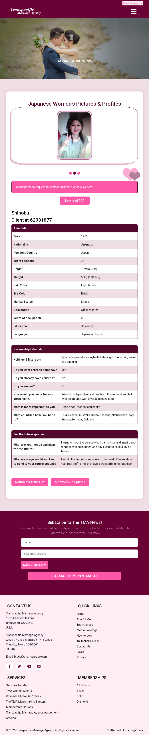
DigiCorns (137, 730)
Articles (11, 718)
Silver (80, 690)
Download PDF (74, 200)
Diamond (82, 701)
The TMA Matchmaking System (26, 701)
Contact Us (83, 646)
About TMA (84, 619)
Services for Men (17, 685)
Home (80, 614)
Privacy (81, 657)
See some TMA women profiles (75, 576)
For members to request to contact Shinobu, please (54, 187)
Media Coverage (87, 630)
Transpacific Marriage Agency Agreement (32, 712)
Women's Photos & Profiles (23, 696)
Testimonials (85, 624)
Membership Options (70, 482)
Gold (79, 696)
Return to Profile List (30, 482)
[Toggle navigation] (134, 11)
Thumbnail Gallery (88, 641)
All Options (84, 685)
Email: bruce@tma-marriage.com (26, 656)
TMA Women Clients (19, 690)
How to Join (84, 635)
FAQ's (80, 652)
